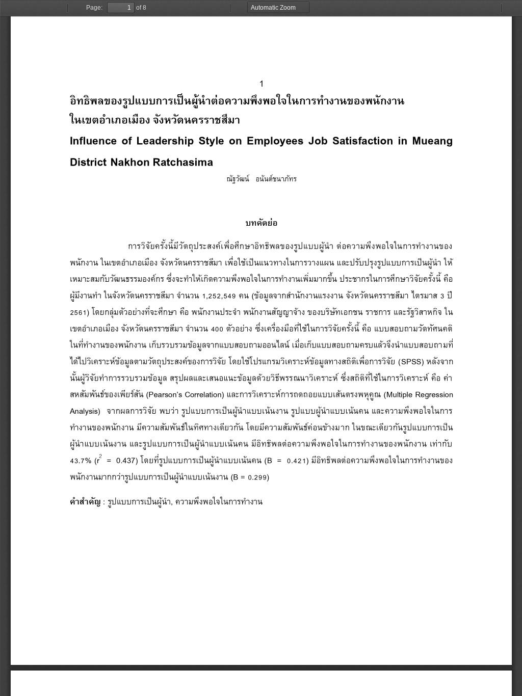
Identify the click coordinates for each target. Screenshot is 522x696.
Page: (94, 7)
